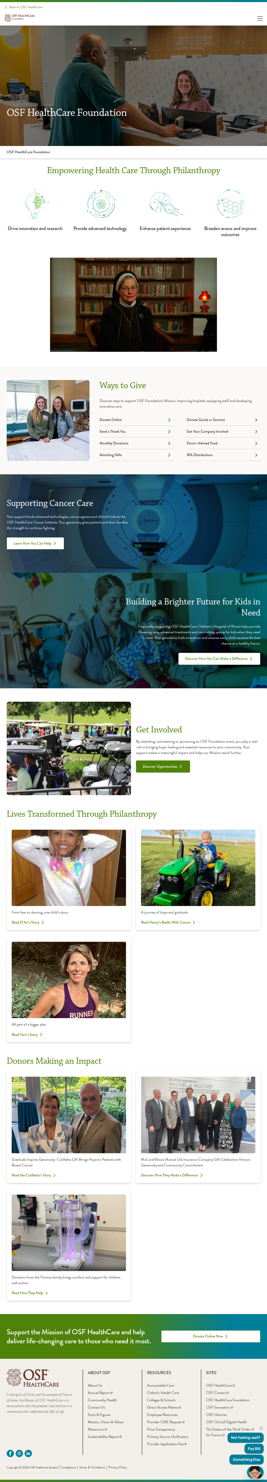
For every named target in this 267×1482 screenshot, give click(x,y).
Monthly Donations (113, 443)
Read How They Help (27, 1293)
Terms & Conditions (92, 1467)
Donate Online (110, 419)
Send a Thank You (112, 431)
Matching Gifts (110, 455)
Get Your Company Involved (207, 431)
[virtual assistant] (255, 1472)
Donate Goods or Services (206, 419)
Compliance (68, 1467)
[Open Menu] (260, 18)
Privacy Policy (118, 1467)
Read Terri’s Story (25, 1034)
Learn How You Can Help (32, 543)
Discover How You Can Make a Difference (216, 658)
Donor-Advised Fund (202, 443)
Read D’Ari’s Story (25, 922)
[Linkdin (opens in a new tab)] (28, 1453)
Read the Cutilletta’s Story (31, 1175)
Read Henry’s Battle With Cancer (165, 922)
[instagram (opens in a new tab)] (19, 1453)
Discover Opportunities (160, 766)
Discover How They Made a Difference (169, 1175)
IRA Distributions (200, 455)
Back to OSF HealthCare (26, 7)
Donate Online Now (208, 1336)
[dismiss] (261, 1428)
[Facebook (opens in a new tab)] (10, 1453)
